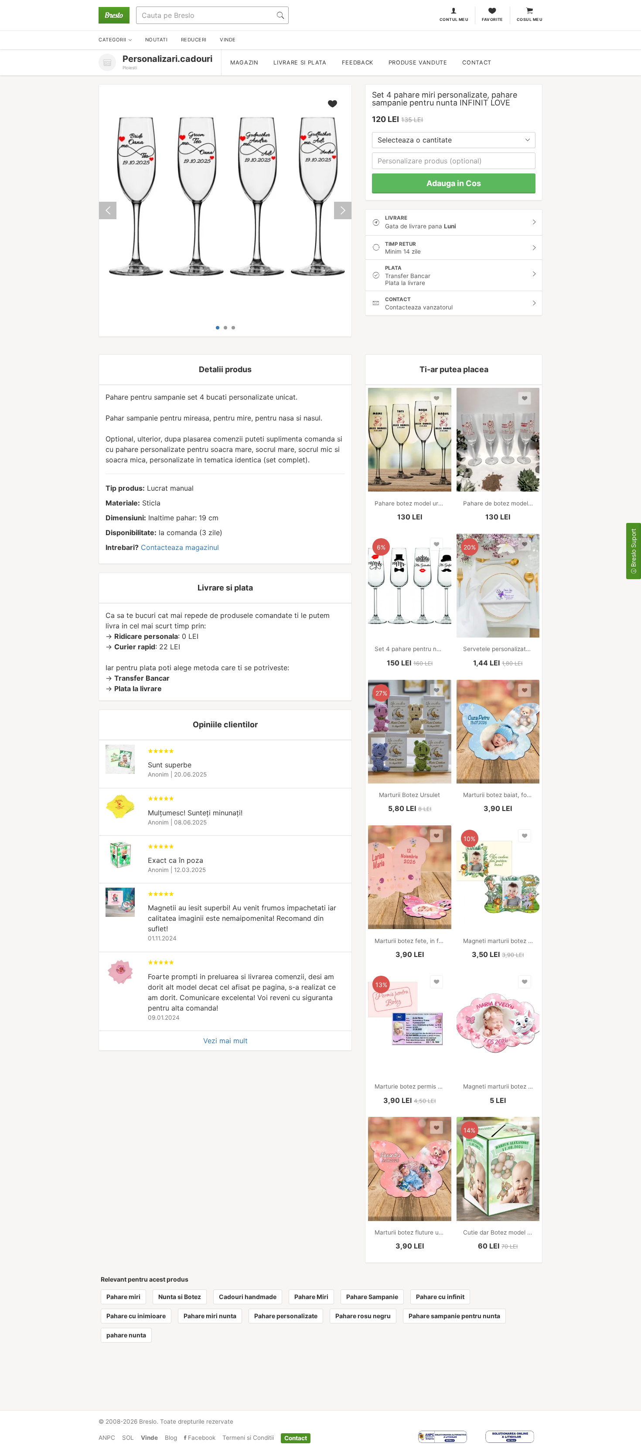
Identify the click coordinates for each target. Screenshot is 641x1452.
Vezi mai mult (225, 1040)
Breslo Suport (633, 549)
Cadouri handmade (247, 1296)
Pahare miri (123, 1296)
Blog (171, 1437)
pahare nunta (126, 1335)
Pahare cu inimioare (136, 1316)
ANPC (107, 1437)
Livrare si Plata (299, 62)
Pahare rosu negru (363, 1316)
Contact (476, 62)
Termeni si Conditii (248, 1437)
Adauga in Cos (453, 183)
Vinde (149, 1437)
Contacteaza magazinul (180, 547)
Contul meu (454, 19)
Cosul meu (529, 19)
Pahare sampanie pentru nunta (454, 1316)
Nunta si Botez (179, 1296)
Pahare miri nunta (210, 1316)
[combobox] (453, 140)
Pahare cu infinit (440, 1296)
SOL (128, 1437)
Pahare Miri (311, 1296)
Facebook (200, 1437)
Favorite (492, 19)
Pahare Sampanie (372, 1296)
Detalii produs (225, 369)
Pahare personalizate (285, 1316)
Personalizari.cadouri (167, 59)
